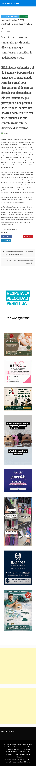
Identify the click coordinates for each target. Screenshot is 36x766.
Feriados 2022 (7, 229)
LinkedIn (7, 240)
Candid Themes (25, 762)
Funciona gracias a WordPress (15, 759)
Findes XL (14, 229)
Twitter (17, 236)
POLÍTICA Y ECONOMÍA (10, 16)
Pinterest (28, 236)
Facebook (7, 236)
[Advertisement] (18, 666)
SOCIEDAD (24, 16)
